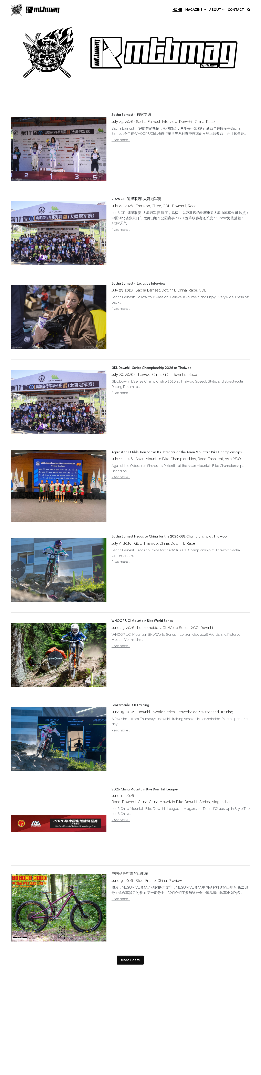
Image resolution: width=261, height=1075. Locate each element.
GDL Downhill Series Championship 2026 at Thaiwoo (151, 368)
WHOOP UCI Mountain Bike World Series (142, 621)
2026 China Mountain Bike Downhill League (145, 789)
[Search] (248, 10)
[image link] (35, 9)
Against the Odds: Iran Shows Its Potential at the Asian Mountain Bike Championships (177, 452)
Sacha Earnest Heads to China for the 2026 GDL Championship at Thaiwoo (169, 536)
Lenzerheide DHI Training (130, 705)
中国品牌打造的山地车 (130, 874)
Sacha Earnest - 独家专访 (131, 115)
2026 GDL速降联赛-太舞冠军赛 (136, 199)
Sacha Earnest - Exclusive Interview (138, 283)
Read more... (121, 140)
